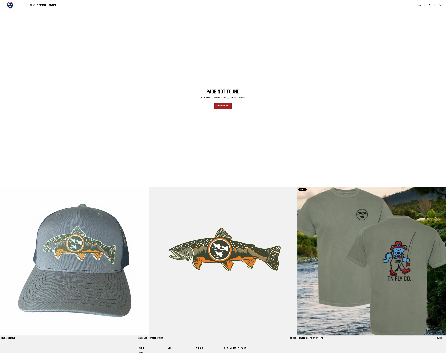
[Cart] (439, 5)
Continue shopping (223, 106)
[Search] (429, 5)
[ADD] (145, 332)
